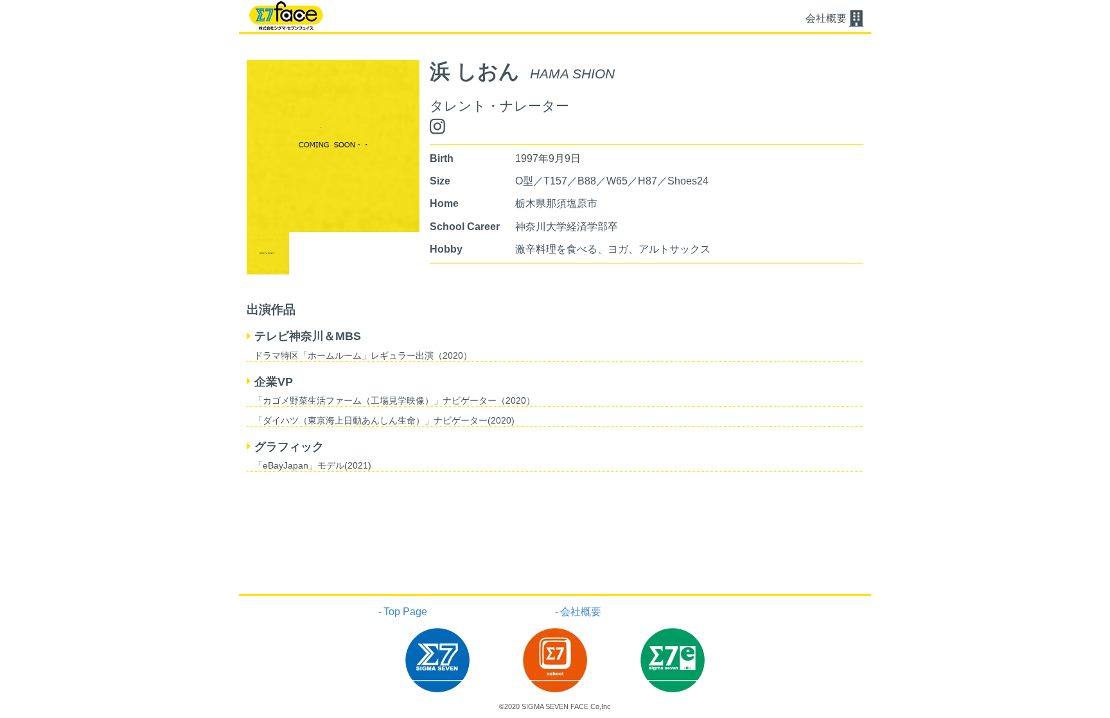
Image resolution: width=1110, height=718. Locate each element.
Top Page (405, 611)
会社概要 (580, 611)
